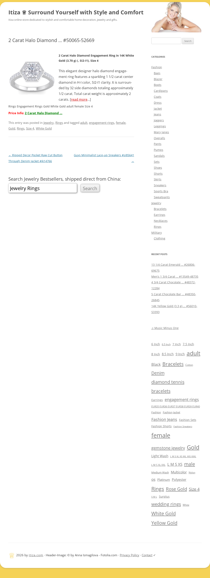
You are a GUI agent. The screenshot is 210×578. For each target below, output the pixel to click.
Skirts (157, 179)
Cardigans (161, 91)
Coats (157, 97)
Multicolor (179, 472)
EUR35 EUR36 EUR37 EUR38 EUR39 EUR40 (175, 406)
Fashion (156, 67)
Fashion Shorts (161, 426)
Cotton (189, 365)
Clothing (159, 238)
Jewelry (48, 123)
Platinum (163, 480)
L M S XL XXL (158, 465)
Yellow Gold (164, 523)
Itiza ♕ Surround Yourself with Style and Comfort (76, 12)
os (153, 479)
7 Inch (176, 344)
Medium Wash (160, 472)
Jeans (157, 114)
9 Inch (180, 354)
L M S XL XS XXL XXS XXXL (183, 456)
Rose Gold (176, 489)
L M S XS (174, 464)
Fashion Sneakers (182, 426)
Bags (157, 73)
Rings (59, 123)
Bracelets (160, 209)
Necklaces (161, 221)
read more (79, 99)
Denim (157, 373)
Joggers (159, 120)
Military (156, 233)
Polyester (179, 479)
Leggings (160, 126)
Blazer (158, 79)
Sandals (159, 156)
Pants (157, 144)
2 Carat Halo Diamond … (43, 113)
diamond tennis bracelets (167, 386)
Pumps (158, 150)
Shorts (158, 174)
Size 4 (30, 128)
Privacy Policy (129, 555)
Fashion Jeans (164, 419)
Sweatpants (162, 197)
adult (83, 123)
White (186, 504)
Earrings (159, 215)
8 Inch (155, 354)
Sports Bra (161, 191)
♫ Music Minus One (165, 328)
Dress (158, 103)
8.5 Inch (168, 354)
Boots (157, 85)
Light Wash (159, 456)
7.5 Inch (188, 344)
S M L (154, 496)
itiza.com (36, 555)
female (121, 123)
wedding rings (166, 504)
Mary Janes (161, 132)
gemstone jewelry (168, 448)
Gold (11, 128)
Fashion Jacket (171, 412)
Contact (147, 555)
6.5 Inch (166, 344)
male (189, 464)
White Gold (44, 128)
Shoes (158, 168)
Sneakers (160, 185)
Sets (157, 162)
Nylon (192, 472)
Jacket (158, 109)
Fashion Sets (187, 420)
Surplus (164, 496)
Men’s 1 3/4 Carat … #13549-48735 (174, 276)
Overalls (159, 138)
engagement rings (101, 123)
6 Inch (155, 344)
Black (156, 364)
